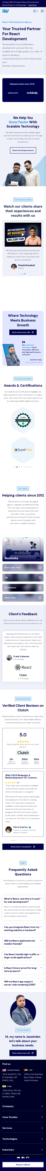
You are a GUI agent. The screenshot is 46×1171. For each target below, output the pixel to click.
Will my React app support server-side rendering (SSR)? (20, 983)
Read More (32, 5)
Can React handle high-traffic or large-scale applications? (21, 956)
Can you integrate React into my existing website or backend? (21, 929)
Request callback (23, 1165)
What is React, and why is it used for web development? (22, 900)
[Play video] (23, 235)
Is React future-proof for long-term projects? (20, 969)
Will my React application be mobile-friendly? (19, 942)
